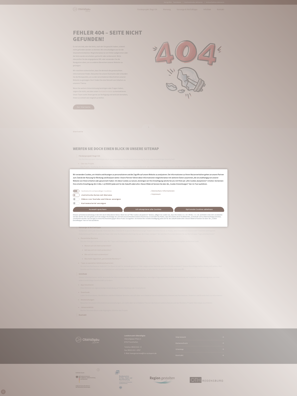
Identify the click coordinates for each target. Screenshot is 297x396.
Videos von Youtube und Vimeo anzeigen (101, 199)
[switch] (76, 195)
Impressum (156, 194)
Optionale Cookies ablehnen (199, 209)
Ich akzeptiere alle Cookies (148, 209)
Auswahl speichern (98, 209)
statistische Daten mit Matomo (96, 195)
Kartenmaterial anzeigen (93, 203)
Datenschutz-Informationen (162, 191)
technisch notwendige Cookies (96, 191)
